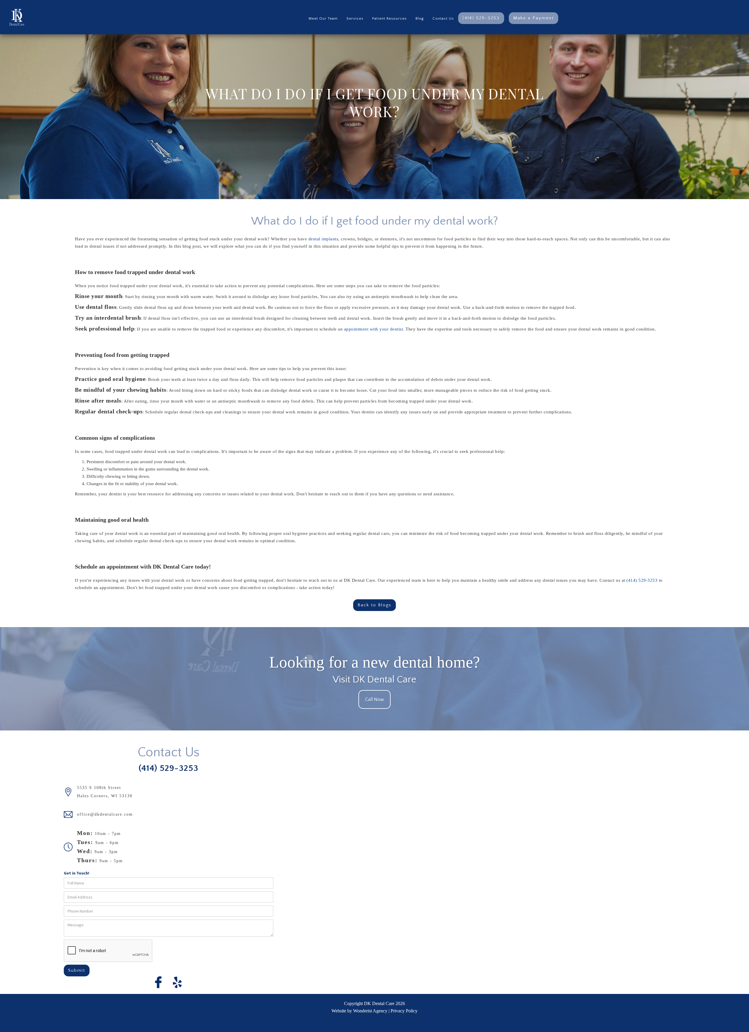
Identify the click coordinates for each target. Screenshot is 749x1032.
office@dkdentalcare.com (105, 814)
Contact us (443, 18)
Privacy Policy (404, 1010)
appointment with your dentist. (374, 329)
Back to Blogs (374, 605)
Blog (419, 18)
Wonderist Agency (370, 1010)
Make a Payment (533, 18)
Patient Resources (389, 18)
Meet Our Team (323, 18)
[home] (12, 17)
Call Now (374, 699)
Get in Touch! (76, 873)
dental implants (322, 239)
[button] (355, 17)
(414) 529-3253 (481, 18)
